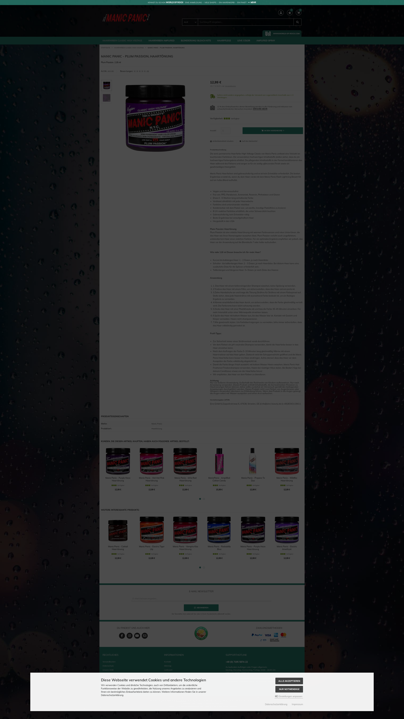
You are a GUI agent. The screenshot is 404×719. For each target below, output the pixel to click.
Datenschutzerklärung (276, 704)
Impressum (297, 704)
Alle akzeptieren (289, 681)
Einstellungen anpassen (290, 696)
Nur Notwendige (289, 689)
